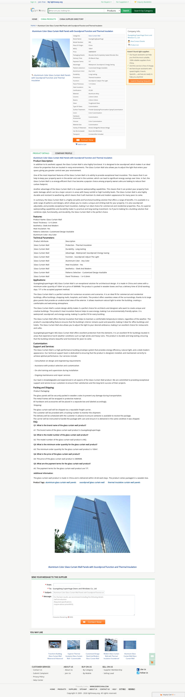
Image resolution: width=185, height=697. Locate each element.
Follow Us (144, 673)
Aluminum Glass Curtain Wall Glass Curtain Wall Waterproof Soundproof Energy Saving (130, 658)
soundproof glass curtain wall (92, 482)
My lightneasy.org (55, 2)
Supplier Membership (113, 670)
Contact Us (37, 670)
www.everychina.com (99, 686)
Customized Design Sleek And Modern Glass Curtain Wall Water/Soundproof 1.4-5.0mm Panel (93, 658)
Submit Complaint (40, 673)
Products (62, 689)
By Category (88, 670)
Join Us (68, 673)
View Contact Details (138, 41)
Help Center (38, 680)
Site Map (83, 689)
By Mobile (87, 673)
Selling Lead (109, 673)
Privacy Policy (38, 676)
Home (34, 19)
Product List (135, 45)
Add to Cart (82, 144)
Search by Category (143, 10)
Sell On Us (107, 667)
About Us (68, 667)
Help (114, 689)
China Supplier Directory (71, 19)
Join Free (42, 2)
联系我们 (131, 689)
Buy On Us (87, 667)
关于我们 (122, 689)
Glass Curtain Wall (94, 36)
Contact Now (87, 140)
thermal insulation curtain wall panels (124, 482)
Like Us (143, 669)
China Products (48, 19)
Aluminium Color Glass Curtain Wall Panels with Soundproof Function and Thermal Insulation (72, 31)
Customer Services (41, 667)
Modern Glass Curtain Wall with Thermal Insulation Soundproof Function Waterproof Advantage (111, 658)
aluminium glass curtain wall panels (61, 482)
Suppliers (73, 689)
